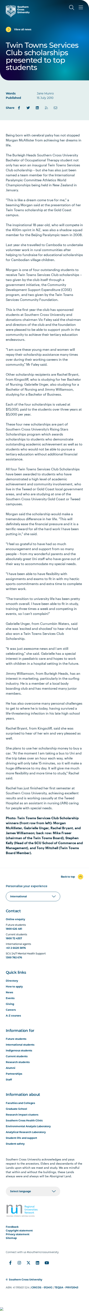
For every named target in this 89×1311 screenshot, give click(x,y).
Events (10, 998)
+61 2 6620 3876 (16, 947)
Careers (11, 1009)
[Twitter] (28, 107)
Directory (12, 980)
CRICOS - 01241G (41, 1287)
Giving (10, 1004)
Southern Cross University (25, 1279)
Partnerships (14, 1073)
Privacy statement (17, 1234)
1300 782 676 (14, 957)
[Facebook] (19, 107)
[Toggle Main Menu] (80, 7)
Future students (16, 1038)
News (9, 992)
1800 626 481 (14, 928)
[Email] (55, 107)
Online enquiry (15, 919)
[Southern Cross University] (18, 11)
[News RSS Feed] (46, 107)
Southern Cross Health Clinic (24, 1120)
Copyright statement (19, 1230)
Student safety (15, 1143)
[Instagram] (19, 1262)
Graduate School (16, 1108)
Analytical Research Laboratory (26, 1132)
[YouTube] (46, 1262)
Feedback (12, 1226)
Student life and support (21, 1137)
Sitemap (11, 1238)
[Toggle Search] (71, 7)
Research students (18, 1062)
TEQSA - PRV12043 (66, 1287)
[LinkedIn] (37, 107)
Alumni (10, 1067)
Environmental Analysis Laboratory (28, 1126)
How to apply (14, 986)
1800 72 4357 (14, 938)
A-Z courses (13, 1015)
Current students (17, 1056)
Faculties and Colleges (20, 1103)
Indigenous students (19, 1050)
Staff (9, 1079)
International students (20, 1044)
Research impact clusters (22, 1114)
